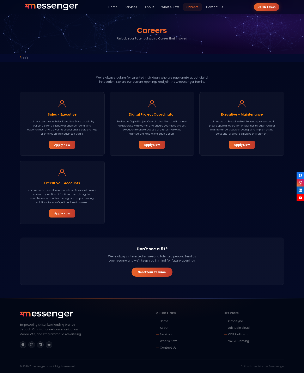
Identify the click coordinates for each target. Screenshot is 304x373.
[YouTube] (300, 197)
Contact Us (214, 7)
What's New (170, 7)
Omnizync (235, 321)
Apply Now (62, 145)
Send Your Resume (152, 272)
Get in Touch (266, 7)
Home (112, 7)
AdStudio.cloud (239, 328)
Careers (192, 7)
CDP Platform (238, 334)
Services (131, 7)
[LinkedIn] (300, 190)
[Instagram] (300, 182)
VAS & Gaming (238, 341)
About (149, 7)
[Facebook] (300, 175)
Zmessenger (276, 366)
